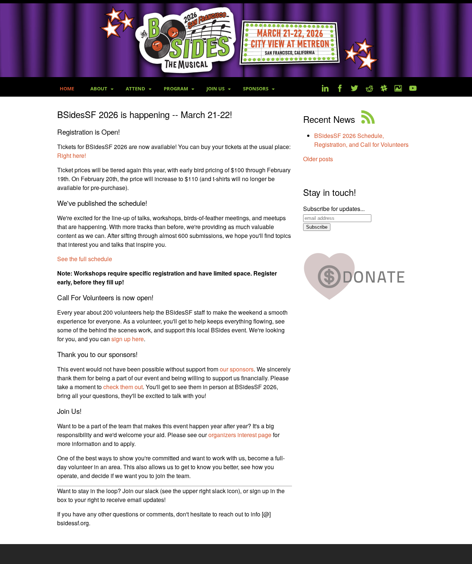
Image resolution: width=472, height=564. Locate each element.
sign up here (127, 339)
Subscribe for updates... (334, 208)
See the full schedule (84, 259)
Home (67, 88)
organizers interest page (239, 434)
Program (176, 88)
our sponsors (237, 369)
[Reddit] (369, 89)
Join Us (215, 88)
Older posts (318, 159)
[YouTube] (413, 89)
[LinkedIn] (325, 89)
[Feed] (368, 119)
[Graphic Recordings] (398, 89)
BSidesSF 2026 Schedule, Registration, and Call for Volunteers (361, 140)
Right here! (71, 155)
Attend (135, 88)
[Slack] (384, 89)
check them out (123, 387)
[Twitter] (354, 89)
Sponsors (255, 88)
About (98, 88)
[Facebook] (340, 89)
